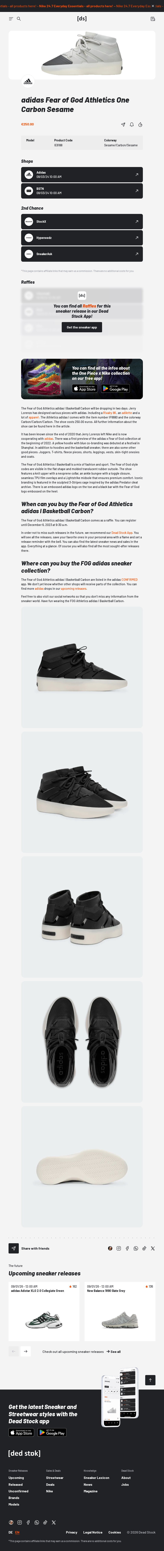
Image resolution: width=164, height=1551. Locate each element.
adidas (48, 438)
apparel (33, 417)
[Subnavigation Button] (11, 18)
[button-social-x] (152, 1248)
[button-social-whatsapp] (135, 1248)
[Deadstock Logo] (82, 18)
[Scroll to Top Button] (150, 1380)
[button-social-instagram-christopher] (110, 1248)
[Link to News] (18, 18)
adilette (127, 413)
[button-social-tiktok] (144, 1248)
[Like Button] (140, 124)
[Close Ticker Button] (152, 6)
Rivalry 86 (109, 413)
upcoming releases (73, 588)
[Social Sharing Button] (14, 1248)
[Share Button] (123, 124)
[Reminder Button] (131, 124)
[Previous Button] (14, 1351)
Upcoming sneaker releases (45, 1273)
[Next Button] (25, 1351)
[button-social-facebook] (127, 1248)
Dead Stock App (121, 532)
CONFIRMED (130, 579)
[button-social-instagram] (118, 1248)
